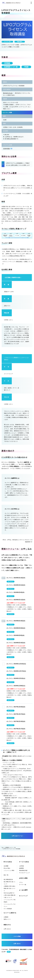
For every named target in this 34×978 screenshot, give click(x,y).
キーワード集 (22, 884)
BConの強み (7, 868)
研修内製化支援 (23, 870)
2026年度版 (6, 148)
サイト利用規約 (8, 908)
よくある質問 (23, 890)
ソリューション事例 (9, 870)
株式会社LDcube (8, 93)
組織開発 (21, 868)
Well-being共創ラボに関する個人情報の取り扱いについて (9, 895)
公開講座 (6, 917)
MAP (9, 951)
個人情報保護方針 (8, 879)
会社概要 (6, 866)
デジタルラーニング (24, 872)
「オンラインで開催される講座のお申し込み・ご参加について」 (17, 568)
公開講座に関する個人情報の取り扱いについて (9, 888)
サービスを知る (24, 861)
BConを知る (8, 861)
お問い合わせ (7, 929)
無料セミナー (7, 919)
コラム (21, 882)
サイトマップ (23, 895)
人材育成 (21, 866)
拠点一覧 (6, 875)
